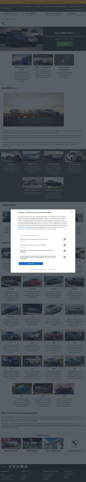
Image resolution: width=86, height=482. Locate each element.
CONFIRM (31, 263)
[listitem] (43, 235)
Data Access (43, 269)
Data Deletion (33, 269)
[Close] (72, 212)
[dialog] (43, 241)
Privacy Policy (52, 269)
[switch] (64, 239)
